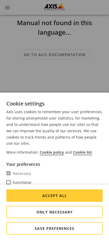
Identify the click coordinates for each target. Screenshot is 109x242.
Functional (22, 182)
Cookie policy (52, 152)
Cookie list (82, 152)
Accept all (54, 195)
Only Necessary (55, 211)
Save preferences (54, 228)
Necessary (22, 173)
